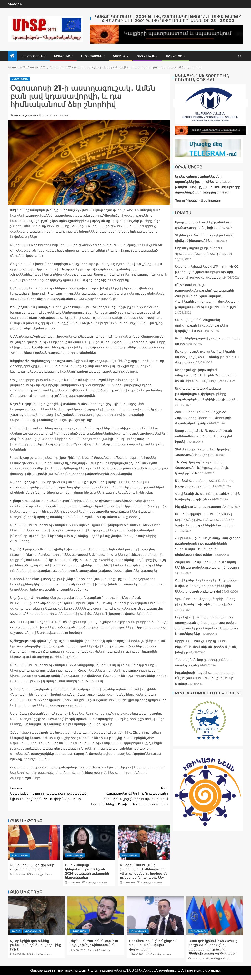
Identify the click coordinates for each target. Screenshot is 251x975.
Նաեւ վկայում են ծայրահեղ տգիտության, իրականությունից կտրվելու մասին (201, 325)
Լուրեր (16, 931)
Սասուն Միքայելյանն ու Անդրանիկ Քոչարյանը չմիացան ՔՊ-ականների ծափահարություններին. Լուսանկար (205, 519)
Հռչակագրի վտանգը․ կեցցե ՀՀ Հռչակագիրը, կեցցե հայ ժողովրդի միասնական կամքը (203, 417)
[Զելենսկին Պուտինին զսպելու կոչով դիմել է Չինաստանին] (95, 915)
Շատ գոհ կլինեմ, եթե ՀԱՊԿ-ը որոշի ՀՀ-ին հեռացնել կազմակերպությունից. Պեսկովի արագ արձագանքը (207, 272)
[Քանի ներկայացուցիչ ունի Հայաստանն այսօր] (34, 842)
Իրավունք (62, 56)
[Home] (12, 56)
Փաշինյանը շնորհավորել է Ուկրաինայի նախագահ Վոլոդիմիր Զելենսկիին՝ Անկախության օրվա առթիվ (207, 585)
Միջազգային (91, 56)
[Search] (239, 56)
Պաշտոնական (198, 931)
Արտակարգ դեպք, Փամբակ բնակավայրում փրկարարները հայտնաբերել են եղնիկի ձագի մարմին (207, 394)
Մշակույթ (174, 56)
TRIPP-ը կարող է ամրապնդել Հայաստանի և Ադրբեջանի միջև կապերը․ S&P (202, 467)
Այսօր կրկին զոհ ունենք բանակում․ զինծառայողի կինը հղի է (35, 945)
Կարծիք (119, 56)
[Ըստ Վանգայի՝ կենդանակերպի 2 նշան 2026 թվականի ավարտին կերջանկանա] (89, 842)
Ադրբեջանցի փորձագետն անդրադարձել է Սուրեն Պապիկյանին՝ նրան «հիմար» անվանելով (206, 375)
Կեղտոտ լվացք (33, 931)
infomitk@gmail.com (24, 115)
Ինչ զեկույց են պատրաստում (199, 507)
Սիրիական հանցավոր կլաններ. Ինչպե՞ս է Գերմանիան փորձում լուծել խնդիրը (206, 646)
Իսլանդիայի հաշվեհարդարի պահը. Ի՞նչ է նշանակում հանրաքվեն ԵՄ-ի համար (204, 678)
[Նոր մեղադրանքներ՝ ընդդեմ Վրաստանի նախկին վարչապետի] (155, 915)
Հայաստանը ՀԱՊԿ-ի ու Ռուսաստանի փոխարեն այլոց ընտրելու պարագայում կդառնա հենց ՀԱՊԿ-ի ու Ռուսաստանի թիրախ (129, 796)
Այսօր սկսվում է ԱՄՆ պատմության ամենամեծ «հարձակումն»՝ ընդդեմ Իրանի (203, 436)
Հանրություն (32, 56)
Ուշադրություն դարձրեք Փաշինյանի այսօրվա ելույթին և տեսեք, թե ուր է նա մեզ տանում (207, 357)
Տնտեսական (146, 56)
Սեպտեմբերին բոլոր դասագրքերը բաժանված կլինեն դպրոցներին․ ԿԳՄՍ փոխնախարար (48, 793)
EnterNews (194, 970)
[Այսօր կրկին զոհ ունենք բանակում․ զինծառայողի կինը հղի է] (36, 915)
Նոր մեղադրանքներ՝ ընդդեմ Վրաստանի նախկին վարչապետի (152, 945)
